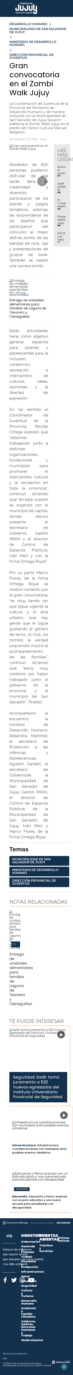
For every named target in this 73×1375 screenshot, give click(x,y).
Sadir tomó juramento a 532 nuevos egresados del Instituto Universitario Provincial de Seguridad (37, 1087)
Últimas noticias (63, 1239)
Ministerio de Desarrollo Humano (35, 871)
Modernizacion (32, 1340)
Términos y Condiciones (15, 1353)
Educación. (20, 1196)
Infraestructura (32, 1271)
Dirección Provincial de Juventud (34, 882)
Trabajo (26, 1256)
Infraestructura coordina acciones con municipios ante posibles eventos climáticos (39, 1148)
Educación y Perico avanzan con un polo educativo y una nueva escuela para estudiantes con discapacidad (39, 1202)
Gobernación (30, 1241)
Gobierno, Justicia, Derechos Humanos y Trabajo (28, 1328)
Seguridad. (24, 1077)
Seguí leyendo (19, 295)
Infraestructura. (24, 1145)
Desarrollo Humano (29, 1302)
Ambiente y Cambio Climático (28, 1312)
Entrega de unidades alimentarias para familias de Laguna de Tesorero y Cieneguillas (27, 308)
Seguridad (28, 1285)
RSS (5, 1358)
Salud (25, 1276)
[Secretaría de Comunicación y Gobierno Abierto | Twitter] (13, 1279)
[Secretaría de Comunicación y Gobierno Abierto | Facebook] (5, 1279)
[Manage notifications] (64, 1367)
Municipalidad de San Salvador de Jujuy (31, 860)
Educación (22, 1189)
